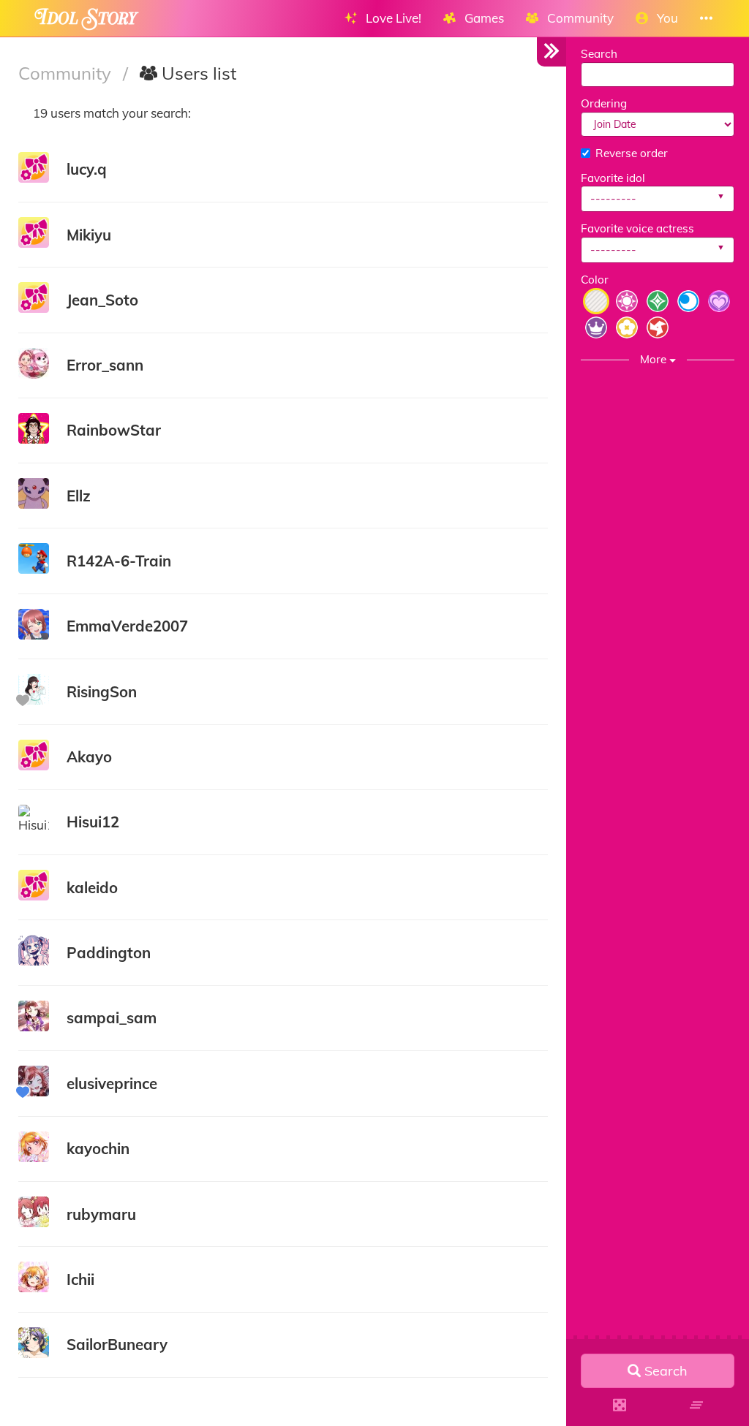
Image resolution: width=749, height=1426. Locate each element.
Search (599, 54)
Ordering (604, 103)
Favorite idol (613, 178)
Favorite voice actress (637, 228)
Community (67, 73)
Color (595, 280)
